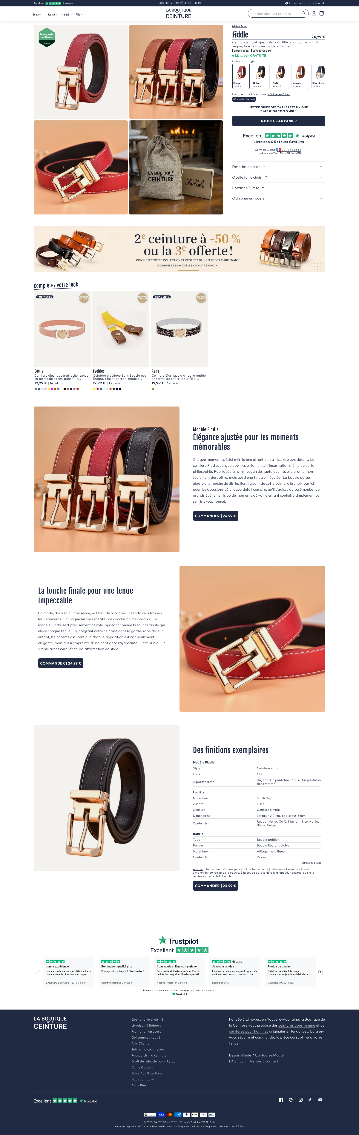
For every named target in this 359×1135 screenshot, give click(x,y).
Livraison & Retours (306, 3)
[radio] (241, 76)
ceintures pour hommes (248, 1031)
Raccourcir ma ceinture (149, 1055)
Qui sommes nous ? (145, 1037)
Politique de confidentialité (218, 1126)
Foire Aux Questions (146, 1073)
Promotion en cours (146, 1031)
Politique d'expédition (187, 1126)
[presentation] (321, 76)
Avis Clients (140, 1043)
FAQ (233, 1061)
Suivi (244, 1061)
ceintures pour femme (296, 1025)
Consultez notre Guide (278, 110)
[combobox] (278, 13)
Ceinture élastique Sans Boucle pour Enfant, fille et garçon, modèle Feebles (120, 377)
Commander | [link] (215, 516)
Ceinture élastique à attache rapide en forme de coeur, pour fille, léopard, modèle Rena (179, 377)
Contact (271, 1061)
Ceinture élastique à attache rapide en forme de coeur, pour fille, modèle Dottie (61, 377)
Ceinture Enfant (239, 26)
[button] (38, 14)
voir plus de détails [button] (311, 863)
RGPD (239, 1126)
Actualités (139, 1085)
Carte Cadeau (142, 1067)
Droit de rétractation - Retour (154, 1061)
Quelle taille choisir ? (147, 1019)
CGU (147, 1126)
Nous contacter (143, 1079)
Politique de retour (162, 1126)
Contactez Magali (270, 1055)
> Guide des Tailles (279, 94)
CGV (139, 1126)
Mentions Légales (124, 1126)
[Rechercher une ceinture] (304, 13)
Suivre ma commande (147, 1049)
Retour (256, 1061)
